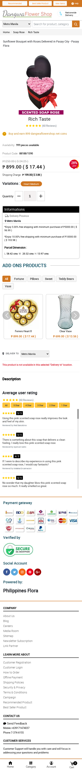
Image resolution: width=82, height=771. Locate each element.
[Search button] (76, 24)
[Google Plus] (37, 572)
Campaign (9, 697)
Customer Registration (17, 662)
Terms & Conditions (15, 692)
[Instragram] (22, 572)
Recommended (15, 3)
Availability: (20, 145)
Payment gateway (17, 502)
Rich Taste (33, 32)
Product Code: (17, 153)
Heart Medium (31, 184)
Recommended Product (17, 702)
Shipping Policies (13, 682)
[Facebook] (6, 572)
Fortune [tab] (19, 279)
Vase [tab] (8, 286)
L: (11, 253)
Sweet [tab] (49, 279)
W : (26, 253)
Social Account (15, 563)
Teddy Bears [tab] (66, 279)
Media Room (11, 631)
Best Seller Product (40, 3)
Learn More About (16, 654)
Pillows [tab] (34, 279)
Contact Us (11, 716)
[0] (72, 763)
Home (6, 32)
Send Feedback (17, 723)
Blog (6, 621)
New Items (60, 3)
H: (42, 253)
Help (77, 3)
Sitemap (8, 636)
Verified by (11, 537)
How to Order (11, 672)
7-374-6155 (17, 732)
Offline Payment (13, 677)
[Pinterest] (29, 572)
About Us (9, 616)
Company (9, 608)
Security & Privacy (14, 687)
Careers (8, 626)
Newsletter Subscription (18, 641)
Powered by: (13, 581)
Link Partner (10, 646)
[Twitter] (14, 572)
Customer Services (17, 740)
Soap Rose (18, 32)
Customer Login (13, 667)
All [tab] (6, 279)
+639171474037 (20, 728)
